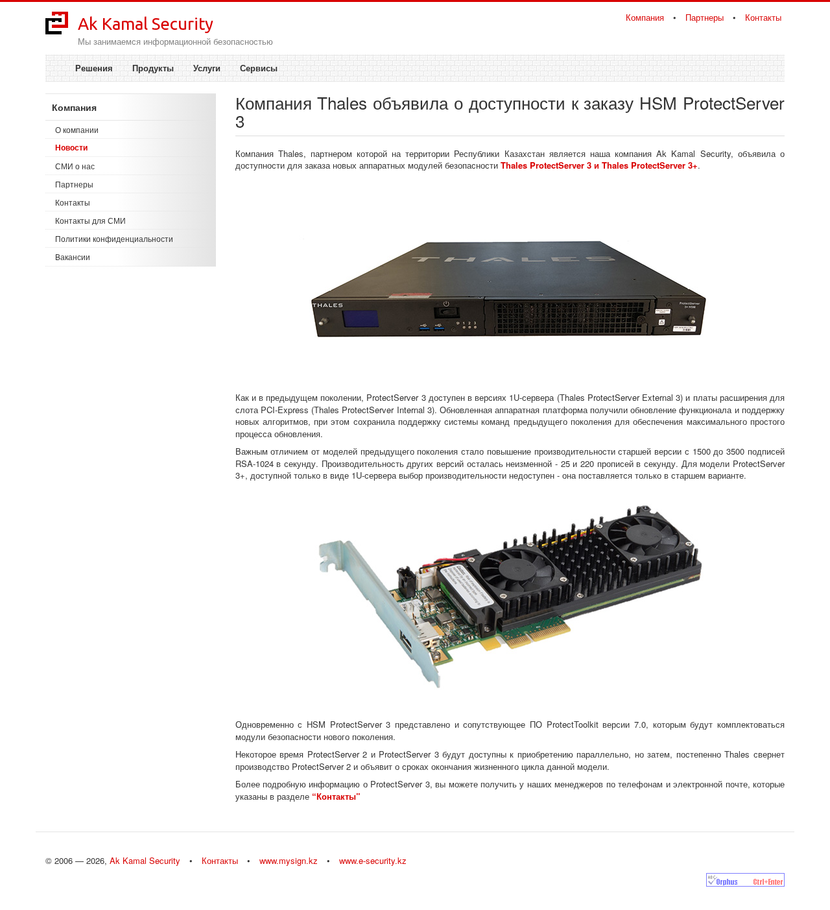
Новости (71, 147)
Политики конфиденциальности (114, 238)
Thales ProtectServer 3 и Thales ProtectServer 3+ (599, 165)
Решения (94, 68)
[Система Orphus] (745, 880)
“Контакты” (336, 796)
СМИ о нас (75, 165)
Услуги (206, 68)
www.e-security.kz (373, 860)
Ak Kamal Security (145, 23)
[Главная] (56, 22)
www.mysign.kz (288, 860)
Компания (645, 17)
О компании (77, 129)
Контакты (763, 17)
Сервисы (259, 68)
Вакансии (72, 256)
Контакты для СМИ (90, 220)
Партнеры (704, 17)
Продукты (153, 68)
